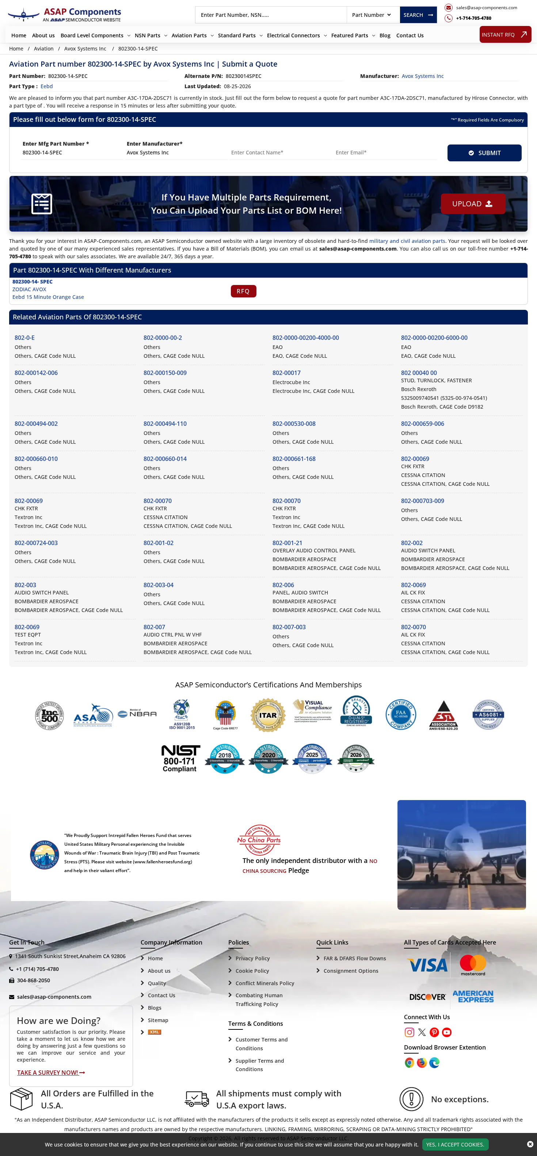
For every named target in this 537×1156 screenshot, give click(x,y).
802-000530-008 (294, 424)
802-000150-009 (165, 373)
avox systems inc (423, 75)
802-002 (412, 543)
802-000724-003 (36, 543)
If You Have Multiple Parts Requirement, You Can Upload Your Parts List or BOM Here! (246, 203)
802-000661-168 (294, 459)
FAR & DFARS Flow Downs (355, 958)
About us (43, 35)
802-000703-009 (422, 501)
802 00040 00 (419, 373)
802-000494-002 (36, 424)
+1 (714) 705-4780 (37, 968)
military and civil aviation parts (407, 240)
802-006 (283, 585)
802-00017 (287, 373)
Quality (157, 983)
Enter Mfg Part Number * (56, 143)
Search (413, 14)
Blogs (154, 1007)
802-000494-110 (165, 424)
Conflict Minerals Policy (265, 983)
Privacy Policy (253, 958)
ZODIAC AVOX (29, 289)
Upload (468, 204)
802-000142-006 (36, 373)
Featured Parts (349, 35)
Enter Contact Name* (257, 143)
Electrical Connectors (293, 35)
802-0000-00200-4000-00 (306, 338)
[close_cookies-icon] (530, 1144)
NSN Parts (147, 35)
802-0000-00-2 (163, 338)
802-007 (154, 627)
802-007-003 (289, 627)
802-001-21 (287, 543)
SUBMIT (488, 153)
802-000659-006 (422, 424)
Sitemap (158, 1020)
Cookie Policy (252, 970)
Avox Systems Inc (85, 48)
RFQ (243, 291)
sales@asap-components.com (54, 996)
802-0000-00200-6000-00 (434, 338)
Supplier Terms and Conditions (260, 1065)
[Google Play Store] (422, 1062)
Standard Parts (237, 35)
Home (18, 35)
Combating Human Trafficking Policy (259, 999)
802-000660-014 (165, 459)
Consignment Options (351, 970)
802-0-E (25, 338)
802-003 (25, 585)
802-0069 (413, 585)
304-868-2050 (33, 980)
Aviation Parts (189, 35)
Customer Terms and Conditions (262, 1044)
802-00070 (158, 501)
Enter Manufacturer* (155, 143)
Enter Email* (350, 143)
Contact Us (410, 35)
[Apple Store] (410, 1062)
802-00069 (415, 459)
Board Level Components (92, 35)
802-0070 (413, 627)
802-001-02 (159, 543)
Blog (385, 35)
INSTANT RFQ (498, 34)
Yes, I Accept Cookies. (455, 1144)
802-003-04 (159, 585)
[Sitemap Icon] (154, 1032)
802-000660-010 (36, 459)
